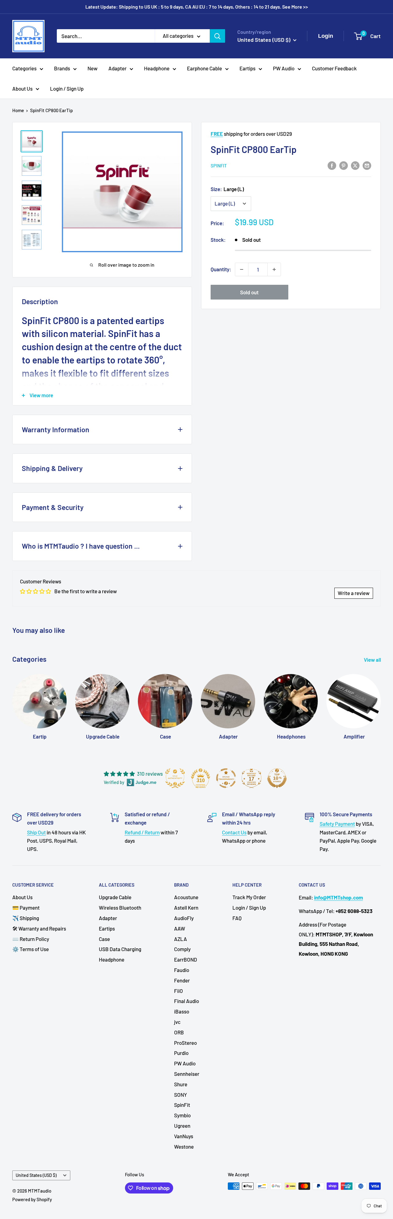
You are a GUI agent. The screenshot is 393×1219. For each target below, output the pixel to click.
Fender (182, 980)
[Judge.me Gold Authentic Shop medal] (175, 778)
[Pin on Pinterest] (343, 165)
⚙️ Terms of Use (30, 949)
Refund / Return (142, 832)
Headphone (156, 68)
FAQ (237, 918)
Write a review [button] (354, 593)
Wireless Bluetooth (120, 907)
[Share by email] (367, 165)
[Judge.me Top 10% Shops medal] (277, 778)
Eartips (247, 68)
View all (373, 660)
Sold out (249, 292)
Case (104, 939)
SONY (180, 1095)
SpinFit (219, 165)
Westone (184, 1146)
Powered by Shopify (32, 1199)
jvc (177, 1022)
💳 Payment (26, 907)
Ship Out (36, 832)
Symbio (182, 1115)
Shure (180, 1084)
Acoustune (186, 897)
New (93, 68)
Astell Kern (186, 907)
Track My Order (249, 897)
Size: (227, 189)
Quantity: (221, 269)
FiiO (178, 991)
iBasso (181, 1011)
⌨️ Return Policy (30, 939)
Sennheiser (186, 1074)
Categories (24, 68)
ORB (179, 1032)
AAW (179, 928)
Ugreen (182, 1126)
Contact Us (234, 832)
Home (18, 110)
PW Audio (283, 68)
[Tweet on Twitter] (355, 165)
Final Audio (186, 1001)
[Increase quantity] (274, 269)
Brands (62, 68)
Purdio (181, 1053)
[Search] (217, 36)
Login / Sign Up (67, 88)
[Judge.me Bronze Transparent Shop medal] (226, 778)
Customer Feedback (334, 68)
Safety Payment (337, 824)
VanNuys (183, 1136)
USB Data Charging (120, 949)
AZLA (180, 939)
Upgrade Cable (115, 897)
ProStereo (185, 1043)
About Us (22, 88)
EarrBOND (185, 959)
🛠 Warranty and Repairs (39, 928)
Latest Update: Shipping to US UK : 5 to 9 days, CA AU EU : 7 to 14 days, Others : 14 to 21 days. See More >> (196, 7)
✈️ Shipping (25, 918)
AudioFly (184, 918)
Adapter (117, 68)
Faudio (181, 970)
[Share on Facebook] (332, 165)
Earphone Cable (204, 68)
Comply (182, 949)
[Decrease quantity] (241, 269)
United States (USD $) (36, 1175)
